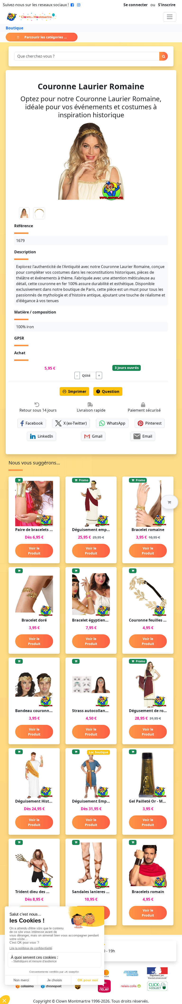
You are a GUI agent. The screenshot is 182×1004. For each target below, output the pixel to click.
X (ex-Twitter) (75, 423)
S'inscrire (166, 4)
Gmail (97, 436)
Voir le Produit (34, 550)
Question (110, 391)
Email (147, 436)
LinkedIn (45, 436)
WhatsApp (116, 423)
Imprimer (77, 391)
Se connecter (135, 4)
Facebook (34, 423)
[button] (169, 502)
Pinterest (153, 423)
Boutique (14, 28)
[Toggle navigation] (169, 17)
